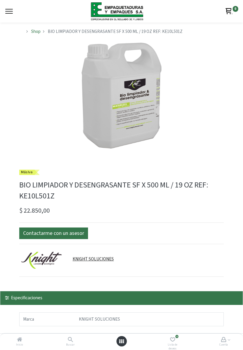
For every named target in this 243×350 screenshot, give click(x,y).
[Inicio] (19, 340)
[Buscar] (70, 340)
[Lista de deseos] (172, 340)
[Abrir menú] (121, 341)
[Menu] (9, 11)
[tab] (121, 298)
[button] (53, 233)
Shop (36, 31)
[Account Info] (223, 340)
